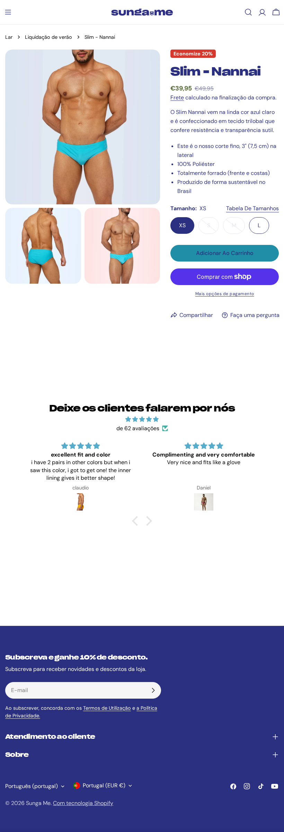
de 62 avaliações (137, 428)
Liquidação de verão (48, 37)
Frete (177, 97)
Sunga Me (38, 803)
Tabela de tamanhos (252, 208)
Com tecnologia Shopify (83, 803)
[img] (142, 419)
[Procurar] (248, 12)
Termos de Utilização (107, 708)
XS (182, 225)
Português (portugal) (31, 786)
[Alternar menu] (8, 12)
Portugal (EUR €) (104, 785)
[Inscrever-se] (153, 690)
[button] (137, 521)
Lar (8, 37)
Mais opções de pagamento (224, 293)
